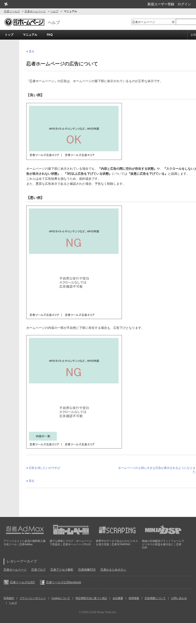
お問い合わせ (179, 598)
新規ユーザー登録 (160, 4)
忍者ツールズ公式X (22, 582)
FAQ (50, 34)
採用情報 (134, 598)
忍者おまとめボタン (113, 569)
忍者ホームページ (35, 11)
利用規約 (9, 598)
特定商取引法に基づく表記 (91, 598)
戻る (31, 51)
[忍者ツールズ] (6, 4)
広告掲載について (155, 598)
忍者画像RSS (87, 569)
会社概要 (118, 598)
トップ (9, 34)
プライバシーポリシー (33, 598)
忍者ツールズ (12, 11)
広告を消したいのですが (44, 468)
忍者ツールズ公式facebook (63, 582)
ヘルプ (54, 11)
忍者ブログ (38, 569)
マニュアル (30, 34)
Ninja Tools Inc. (107, 612)
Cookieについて (60, 598)
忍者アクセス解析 (61, 569)
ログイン (184, 4)
